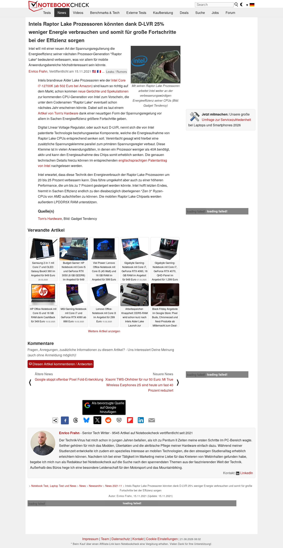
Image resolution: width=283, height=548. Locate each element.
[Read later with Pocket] (119, 420)
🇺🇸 (94, 71)
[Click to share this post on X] (97, 420)
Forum (230, 12)
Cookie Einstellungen (162, 538)
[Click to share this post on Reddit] (108, 420)
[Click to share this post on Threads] (76, 420)
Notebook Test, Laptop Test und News (53, 486)
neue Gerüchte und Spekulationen (103, 91)
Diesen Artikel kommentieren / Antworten (62, 364)
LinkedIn (246, 472)
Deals (184, 12)
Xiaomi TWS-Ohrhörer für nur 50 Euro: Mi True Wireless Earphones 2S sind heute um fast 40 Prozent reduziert (139, 385)
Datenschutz (120, 538)
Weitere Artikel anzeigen (104, 331)
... (103, 71)
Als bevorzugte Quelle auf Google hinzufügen (108, 407)
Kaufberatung (163, 12)
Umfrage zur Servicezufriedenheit (226, 119)
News (62, 12)
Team (105, 538)
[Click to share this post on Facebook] (65, 420)
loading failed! (196, 211)
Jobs (215, 12)
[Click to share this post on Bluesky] (86, 420)
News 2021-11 (113, 486)
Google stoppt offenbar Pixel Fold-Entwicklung (69, 379)
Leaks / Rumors (116, 71)
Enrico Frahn (38, 71)
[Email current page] (152, 420)
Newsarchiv (95, 486)
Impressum (90, 538)
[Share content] (55, 420)
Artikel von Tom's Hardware (58, 113)
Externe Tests (136, 12)
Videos (78, 12)
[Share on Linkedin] (141, 420)
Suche (200, 12)
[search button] (236, 4)
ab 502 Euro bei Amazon (73, 85)
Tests (47, 12)
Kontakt (138, 538)
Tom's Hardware (50, 218)
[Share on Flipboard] (130, 420)
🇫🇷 (99, 71)
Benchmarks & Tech (105, 12)
